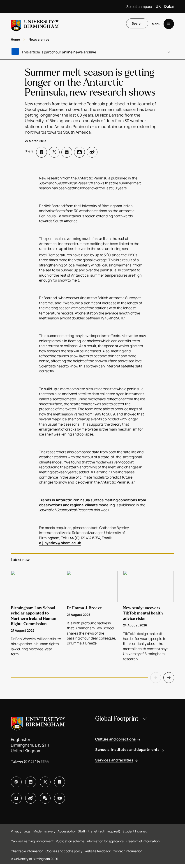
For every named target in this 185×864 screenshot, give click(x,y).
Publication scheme (70, 841)
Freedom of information (143, 841)
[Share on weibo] (92, 152)
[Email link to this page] (79, 152)
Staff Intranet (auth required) (99, 831)
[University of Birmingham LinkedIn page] (30, 782)
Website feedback (98, 851)
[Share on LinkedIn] (66, 152)
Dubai (169, 6)
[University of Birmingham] (35, 24)
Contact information (127, 851)
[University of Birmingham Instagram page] (16, 782)
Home (15, 39)
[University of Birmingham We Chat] (45, 798)
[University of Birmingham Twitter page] (45, 782)
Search (137, 23)
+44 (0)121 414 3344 (33, 761)
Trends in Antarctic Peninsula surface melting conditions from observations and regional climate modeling (92, 502)
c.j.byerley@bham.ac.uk (60, 542)
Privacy (16, 831)
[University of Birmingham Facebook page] (59, 782)
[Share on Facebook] (41, 152)
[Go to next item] (168, 677)
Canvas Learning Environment (32, 841)
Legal (27, 831)
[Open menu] (168, 23)
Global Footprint (117, 718)
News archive (39, 39)
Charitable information (27, 851)
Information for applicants (105, 841)
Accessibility (67, 831)
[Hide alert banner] (168, 52)
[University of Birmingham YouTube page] (59, 798)
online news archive (79, 52)
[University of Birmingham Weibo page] (30, 798)
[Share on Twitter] (54, 152)
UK (158, 6)
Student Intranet (135, 831)
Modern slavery (44, 831)
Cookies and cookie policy (64, 851)
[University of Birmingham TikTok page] (16, 798)
